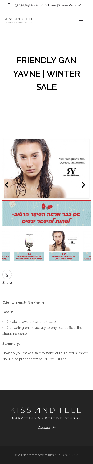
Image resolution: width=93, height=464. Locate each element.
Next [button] (87, 186)
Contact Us (46, 428)
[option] (46, 183)
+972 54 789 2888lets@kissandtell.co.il (47, 5)
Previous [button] (7, 186)
